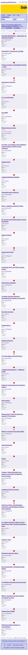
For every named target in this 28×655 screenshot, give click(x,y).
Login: (3, 19)
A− (22, 2)
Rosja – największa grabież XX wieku (12, 206)
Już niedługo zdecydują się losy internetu (14, 582)
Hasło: (14, 19)
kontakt (9, 645)
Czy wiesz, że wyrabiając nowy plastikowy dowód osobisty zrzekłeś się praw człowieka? (14, 146)
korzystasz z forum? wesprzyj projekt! (14, 647)
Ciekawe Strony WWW (8, 611)
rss (4, 645)
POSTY (3, 15)
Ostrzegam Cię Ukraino (8, 82)
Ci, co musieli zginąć (8, 97)
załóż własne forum (18, 645)
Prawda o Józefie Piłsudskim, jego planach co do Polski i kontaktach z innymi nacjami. (12, 474)
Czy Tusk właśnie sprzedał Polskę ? (12, 356)
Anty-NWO (5, 112)
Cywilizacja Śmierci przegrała (10, 489)
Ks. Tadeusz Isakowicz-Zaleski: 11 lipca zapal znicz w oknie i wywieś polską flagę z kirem (14, 524)
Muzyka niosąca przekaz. (9, 128)
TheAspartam (8, 86)
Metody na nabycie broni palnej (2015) (13, 431)
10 (25, 30)
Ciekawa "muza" (6, 539)
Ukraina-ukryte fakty (7, 252)
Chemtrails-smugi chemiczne (10, 192)
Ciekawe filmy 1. (6, 325)
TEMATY (9, 15)
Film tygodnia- (6, 400)
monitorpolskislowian (8, 2)
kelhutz (4, 458)
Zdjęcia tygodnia (6, 235)
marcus (7, 101)
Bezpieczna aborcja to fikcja (10, 553)
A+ (26, 2)
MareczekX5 (8, 40)
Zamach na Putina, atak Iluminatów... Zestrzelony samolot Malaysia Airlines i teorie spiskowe (13, 507)
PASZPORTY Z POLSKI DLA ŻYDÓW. (12, 51)
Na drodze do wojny (7, 312)
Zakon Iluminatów (7, 445)
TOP (14, 15)
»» (10, 30)
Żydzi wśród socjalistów (9, 283)
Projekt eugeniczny (7, 340)
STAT (18, 15)
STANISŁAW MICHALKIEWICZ (10, 177)
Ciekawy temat (6, 162)
